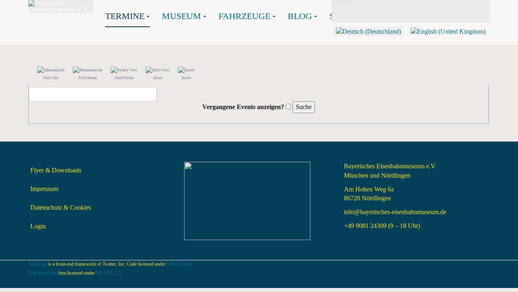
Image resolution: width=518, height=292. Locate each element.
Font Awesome (42, 273)
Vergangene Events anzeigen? (243, 106)
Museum (181, 16)
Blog (300, 16)
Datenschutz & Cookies (60, 207)
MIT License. (180, 264)
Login (38, 226)
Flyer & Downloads (55, 170)
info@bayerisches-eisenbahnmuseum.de (395, 211)
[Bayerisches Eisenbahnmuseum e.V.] (60, 6)
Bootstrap (37, 264)
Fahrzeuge (244, 16)
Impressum (44, 188)
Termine (124, 16)
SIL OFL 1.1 (108, 273)
